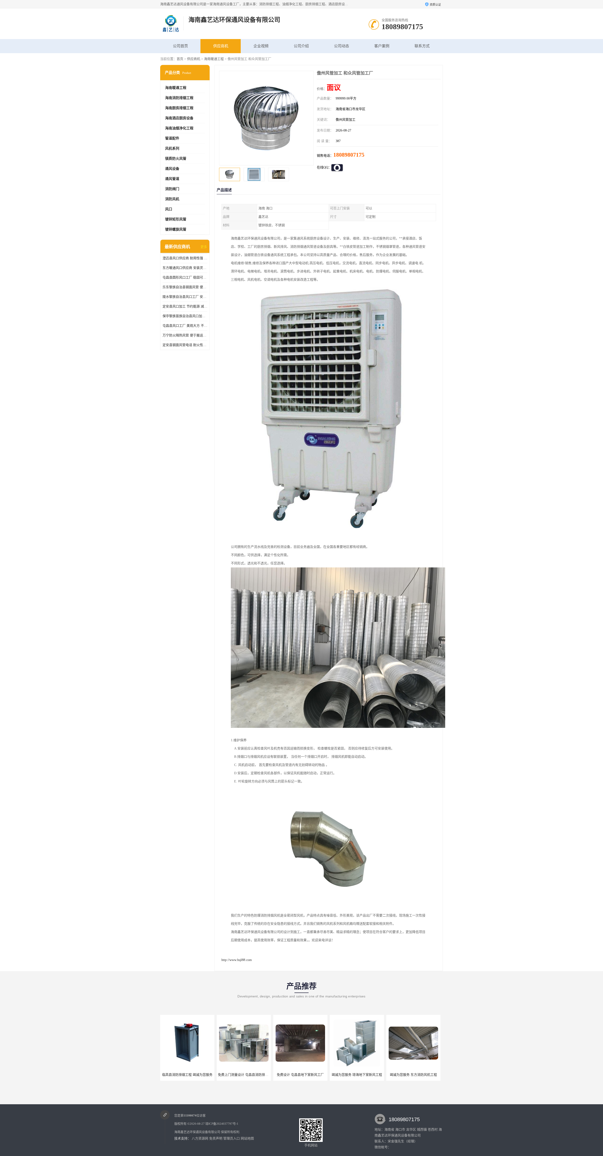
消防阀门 (172, 189)
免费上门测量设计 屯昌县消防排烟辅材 (189, 1074)
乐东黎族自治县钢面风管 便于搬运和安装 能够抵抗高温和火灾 (185, 287)
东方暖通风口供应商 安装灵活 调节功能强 (185, 268)
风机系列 (172, 148)
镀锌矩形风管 (175, 219)
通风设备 (172, 169)
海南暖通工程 (214, 59)
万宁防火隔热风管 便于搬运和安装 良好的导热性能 (185, 335)
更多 (203, 247)
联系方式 (422, 46)
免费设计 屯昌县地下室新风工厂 (243, 1074)
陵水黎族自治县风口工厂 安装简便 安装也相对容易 (185, 297)
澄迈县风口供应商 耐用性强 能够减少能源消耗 (185, 258)
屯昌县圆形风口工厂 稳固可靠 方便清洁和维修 (185, 277)
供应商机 (220, 46)
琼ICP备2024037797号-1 (221, 1123)
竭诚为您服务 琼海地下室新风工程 (300, 1074)
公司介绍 (301, 46)
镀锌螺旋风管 (175, 229)
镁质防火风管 (175, 158)
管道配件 (172, 138)
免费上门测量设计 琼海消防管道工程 (414, 1074)
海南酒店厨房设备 (179, 118)
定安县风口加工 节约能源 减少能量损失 (185, 306)
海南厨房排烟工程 (179, 108)
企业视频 (261, 46)
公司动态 (341, 46)
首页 (180, 59)
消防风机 (172, 199)
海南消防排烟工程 (179, 98)
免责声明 (215, 1138)
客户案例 (381, 46)
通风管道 (172, 179)
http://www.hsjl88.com (236, 960)
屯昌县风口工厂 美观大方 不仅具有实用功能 (185, 325)
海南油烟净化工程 (179, 128)
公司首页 (180, 46)
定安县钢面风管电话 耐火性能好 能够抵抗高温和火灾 (185, 345)
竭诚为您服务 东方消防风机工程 (356, 1074)
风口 (168, 209)
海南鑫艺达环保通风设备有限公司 (197, 1132)
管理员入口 (231, 1138)
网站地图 (247, 1138)
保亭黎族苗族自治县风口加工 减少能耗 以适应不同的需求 (185, 316)
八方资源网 (200, 1138)
